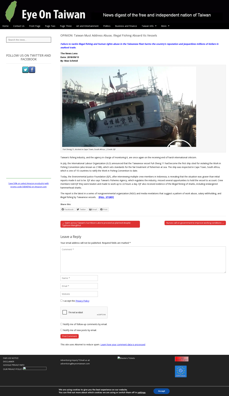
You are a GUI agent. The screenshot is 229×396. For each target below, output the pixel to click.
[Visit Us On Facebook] (32, 72)
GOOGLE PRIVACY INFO (13, 365)
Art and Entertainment (87, 25)
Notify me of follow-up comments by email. (85, 324)
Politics (106, 25)
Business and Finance (126, 25)
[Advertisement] (28, 131)
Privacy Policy (82, 300)
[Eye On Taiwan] (114, 11)
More (164, 25)
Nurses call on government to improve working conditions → (195, 222)
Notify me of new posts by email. (80, 330)
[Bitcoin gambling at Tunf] (34, 369)
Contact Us (18, 25)
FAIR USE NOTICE (11, 358)
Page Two (50, 25)
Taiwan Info (148, 25)
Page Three (66, 25)
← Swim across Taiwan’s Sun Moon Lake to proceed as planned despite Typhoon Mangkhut (96, 224)
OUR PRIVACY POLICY (13, 369)
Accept (161, 391)
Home (5, 25)
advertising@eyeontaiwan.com (75, 363)
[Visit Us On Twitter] (25, 72)
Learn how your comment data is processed (122, 344)
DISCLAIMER (8, 361)
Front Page (34, 25)
